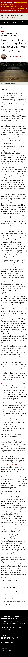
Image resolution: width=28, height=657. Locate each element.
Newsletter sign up (8, 642)
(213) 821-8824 (8, 629)
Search (23, 22)
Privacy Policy (4, 646)
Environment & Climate (10, 34)
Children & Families (8, 36)
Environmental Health (11, 581)
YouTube (8, 638)
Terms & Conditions (6, 650)
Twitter (5, 638)
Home (1, 27)
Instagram (13, 638)
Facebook (2, 638)
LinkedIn (20, 638)
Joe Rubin (19, 56)
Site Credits (4, 648)
